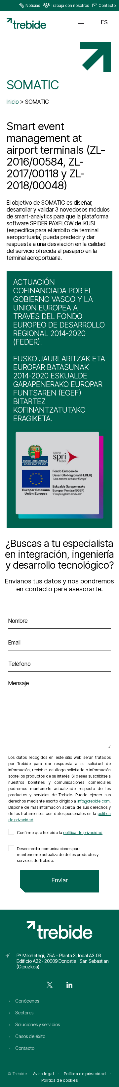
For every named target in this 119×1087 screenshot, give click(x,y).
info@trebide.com (93, 801)
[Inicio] (26, 27)
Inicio (13, 102)
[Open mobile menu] (84, 23)
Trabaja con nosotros (70, 5)
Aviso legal (43, 1073)
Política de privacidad (85, 1073)
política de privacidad (82, 832)
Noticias (32, 5)
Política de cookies (59, 1080)
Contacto (107, 5)
